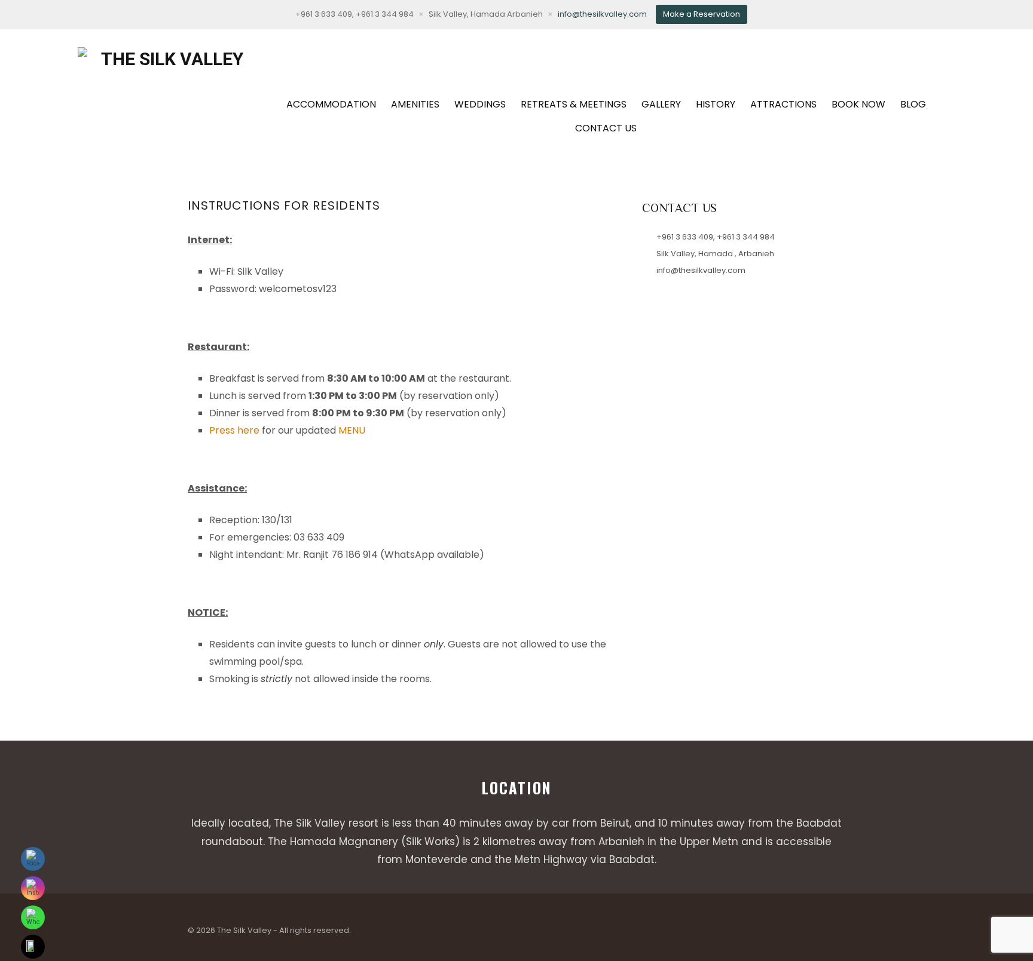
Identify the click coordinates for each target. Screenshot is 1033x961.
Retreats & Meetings (573, 104)
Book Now (858, 104)
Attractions (783, 104)
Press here (234, 430)
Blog (913, 104)
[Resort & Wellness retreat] (167, 93)
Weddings (480, 104)
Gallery (661, 104)
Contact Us (606, 128)
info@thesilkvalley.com (602, 14)
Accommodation (331, 104)
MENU (351, 430)
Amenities (415, 104)
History (715, 104)
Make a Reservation (701, 14)
